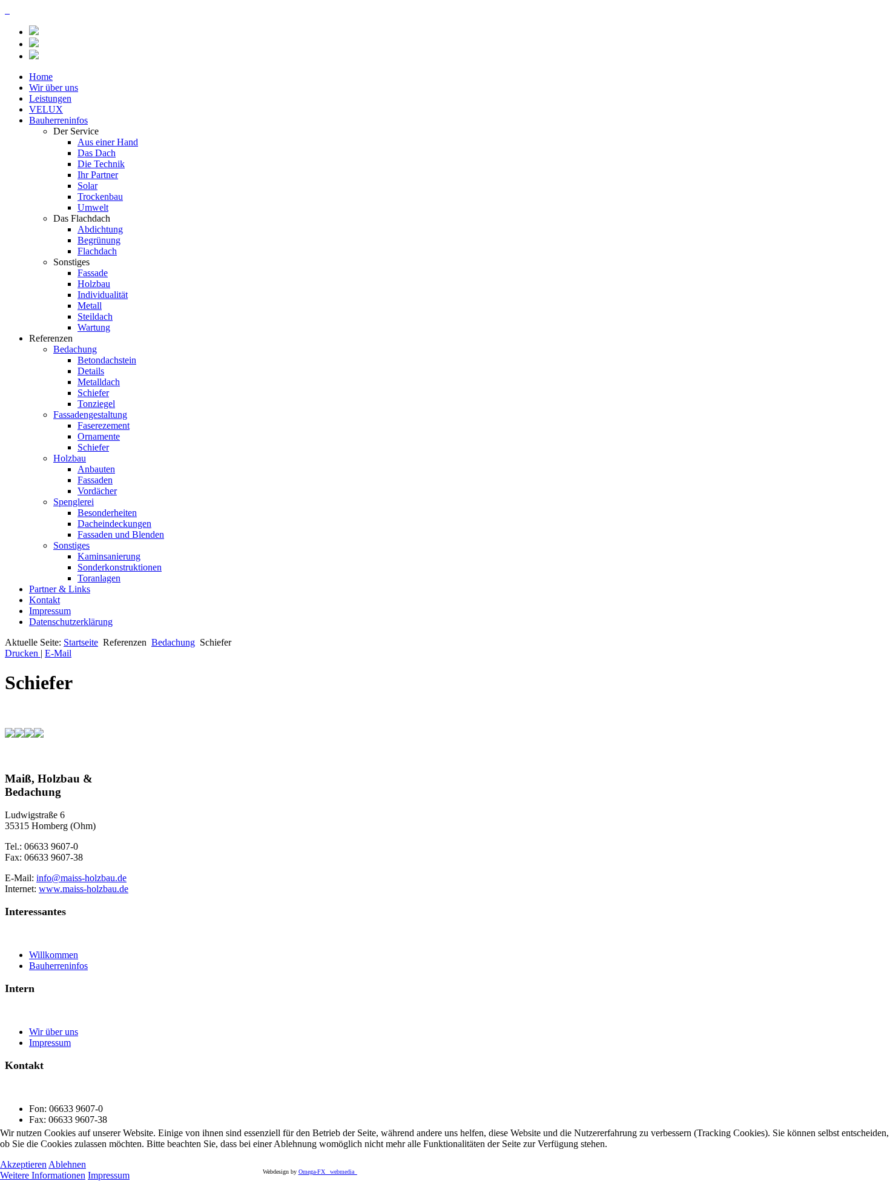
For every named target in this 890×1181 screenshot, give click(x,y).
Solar (87, 185)
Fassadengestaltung (90, 414)
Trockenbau (100, 196)
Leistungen (50, 98)
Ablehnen (67, 1164)
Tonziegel (96, 404)
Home (41, 76)
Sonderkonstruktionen (119, 567)
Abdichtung (100, 229)
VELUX (46, 109)
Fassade (92, 273)
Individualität (102, 294)
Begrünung (98, 240)
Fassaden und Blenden (120, 534)
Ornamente (98, 436)
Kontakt (44, 600)
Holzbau (93, 284)
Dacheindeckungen (114, 523)
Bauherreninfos (58, 120)
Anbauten (96, 469)
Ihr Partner (97, 175)
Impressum (50, 611)
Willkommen (53, 955)
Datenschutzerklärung (71, 622)
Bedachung (75, 349)
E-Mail (58, 653)
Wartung (93, 327)
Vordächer (97, 491)
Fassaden (95, 480)
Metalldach (98, 382)
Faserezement (103, 425)
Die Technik (101, 164)
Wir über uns (53, 87)
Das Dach (96, 153)
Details (90, 371)
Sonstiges (71, 545)
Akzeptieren (23, 1164)
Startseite (81, 642)
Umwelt (92, 207)
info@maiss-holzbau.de (81, 878)
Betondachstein (106, 360)
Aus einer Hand (107, 142)
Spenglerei (73, 502)
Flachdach (97, 251)
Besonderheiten (107, 513)
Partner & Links (59, 589)
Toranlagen (98, 578)
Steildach (95, 316)
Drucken (23, 653)
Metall (89, 305)
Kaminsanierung (108, 556)
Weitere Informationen (42, 1175)
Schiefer (93, 393)
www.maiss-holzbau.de (83, 889)
